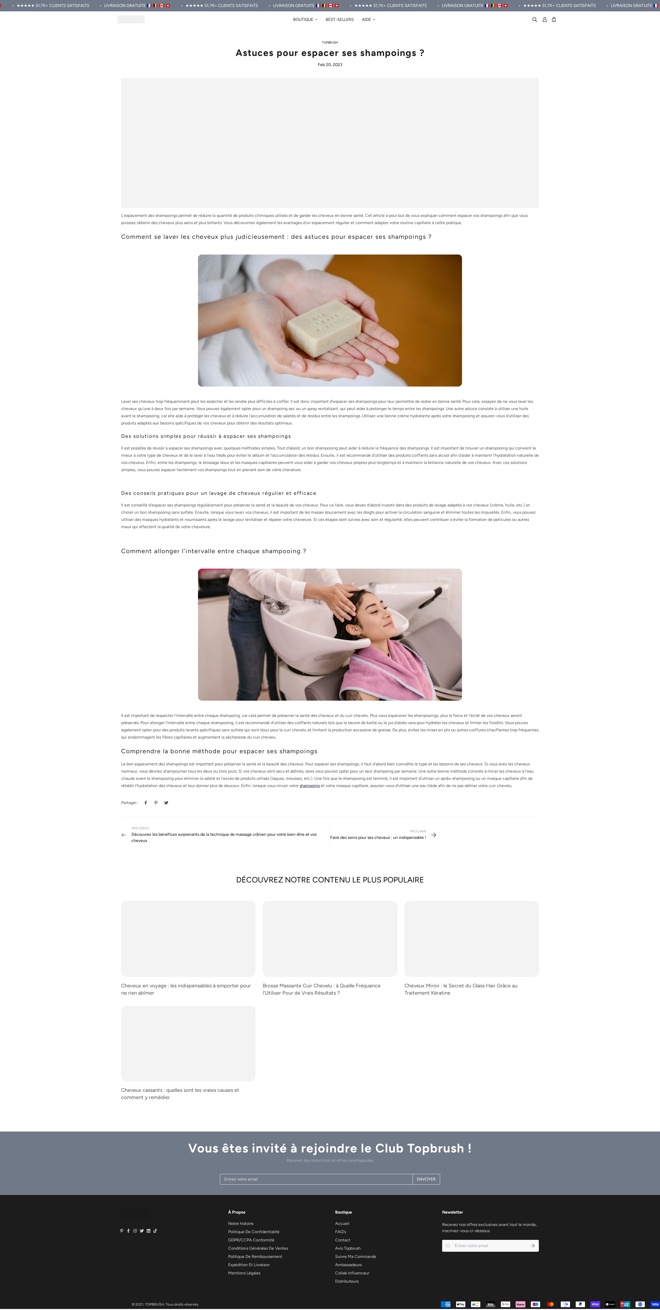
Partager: (129, 802)
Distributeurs (347, 1281)
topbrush (330, 42)
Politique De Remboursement (255, 1256)
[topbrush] (131, 19)
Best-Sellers (340, 19)
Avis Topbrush (348, 1248)
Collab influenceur (352, 1273)
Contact (342, 1240)
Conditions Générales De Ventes (258, 1248)
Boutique (303, 19)
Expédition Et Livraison (249, 1264)
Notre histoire (240, 1223)
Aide (366, 19)
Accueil (342, 1223)
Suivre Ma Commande (355, 1256)
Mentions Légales (244, 1273)
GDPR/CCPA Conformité (251, 1240)
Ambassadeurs (348, 1264)
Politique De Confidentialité (253, 1231)
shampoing (310, 785)
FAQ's (340, 1231)
